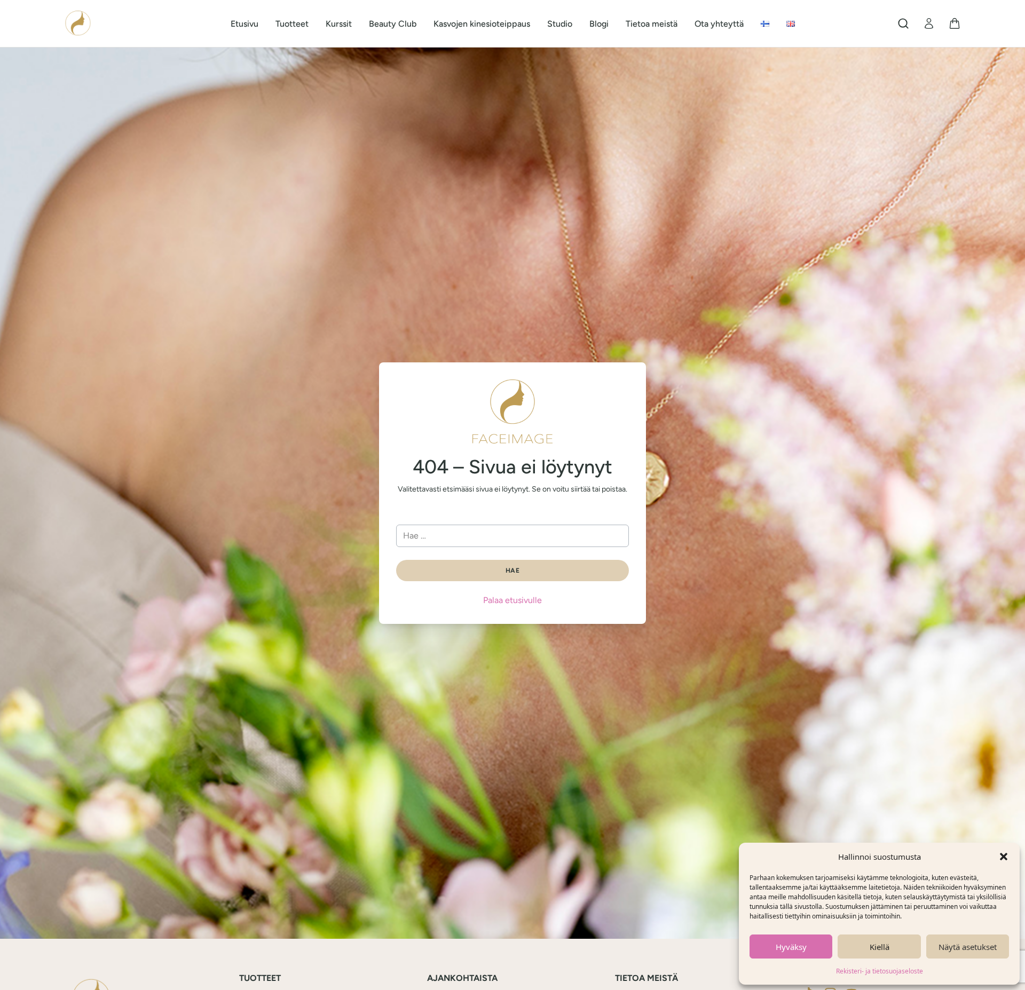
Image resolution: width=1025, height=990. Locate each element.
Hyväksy (791, 946)
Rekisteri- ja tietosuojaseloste (879, 971)
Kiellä (879, 946)
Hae (512, 570)
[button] (1003, 856)
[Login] (928, 23)
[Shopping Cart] (954, 23)
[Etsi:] (512, 535)
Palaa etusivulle (512, 600)
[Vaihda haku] (903, 23)
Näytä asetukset (968, 946)
